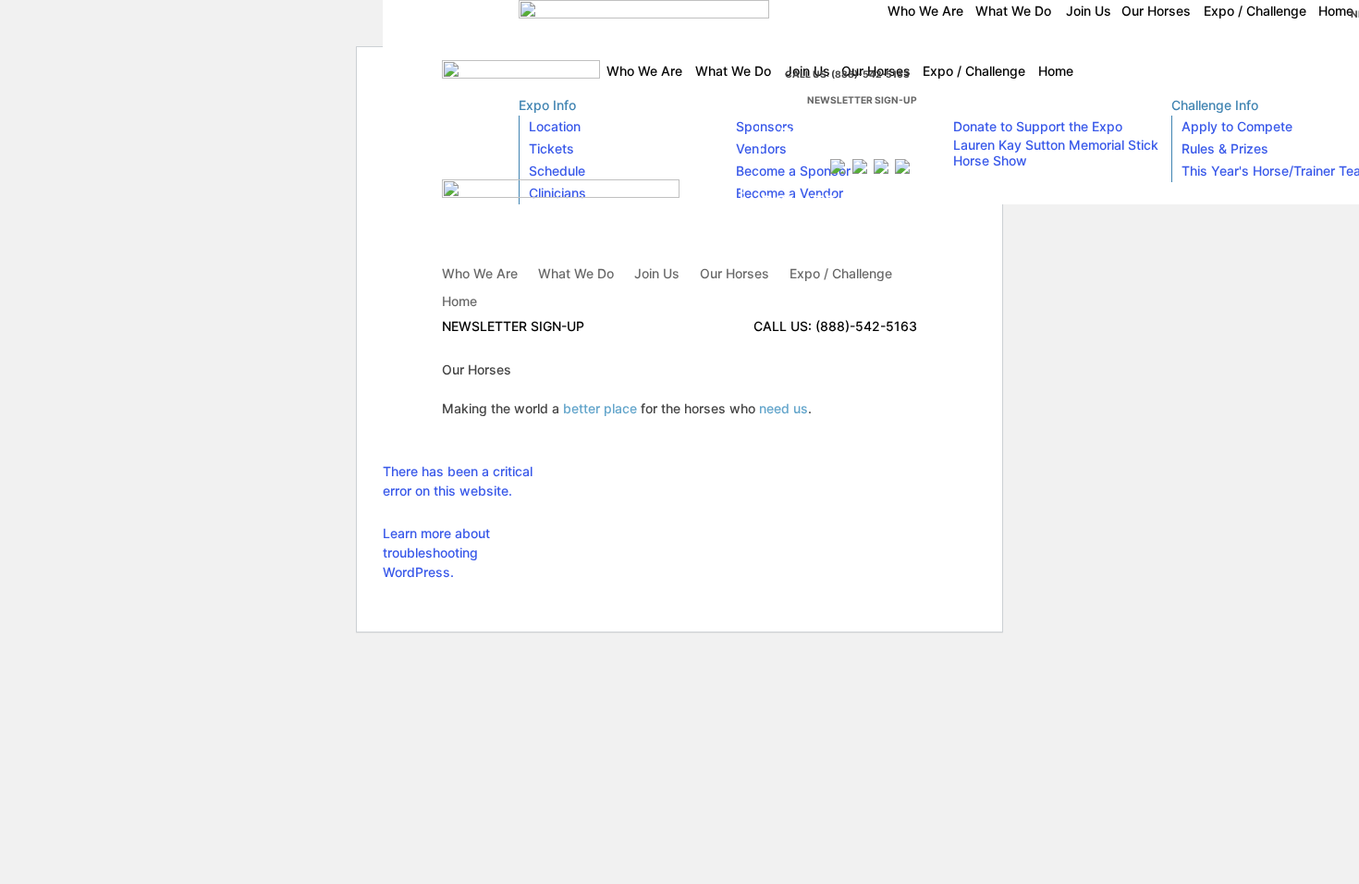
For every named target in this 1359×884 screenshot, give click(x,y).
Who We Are (480, 274)
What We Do (576, 274)
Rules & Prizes (1224, 148)
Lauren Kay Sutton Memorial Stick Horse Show (1055, 152)
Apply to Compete (1236, 126)
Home (459, 302)
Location (555, 126)
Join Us (657, 274)
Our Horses (734, 274)
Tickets (551, 148)
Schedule (557, 170)
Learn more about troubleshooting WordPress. (436, 552)
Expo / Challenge (841, 274)
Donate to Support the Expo (1037, 126)
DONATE (816, 135)
